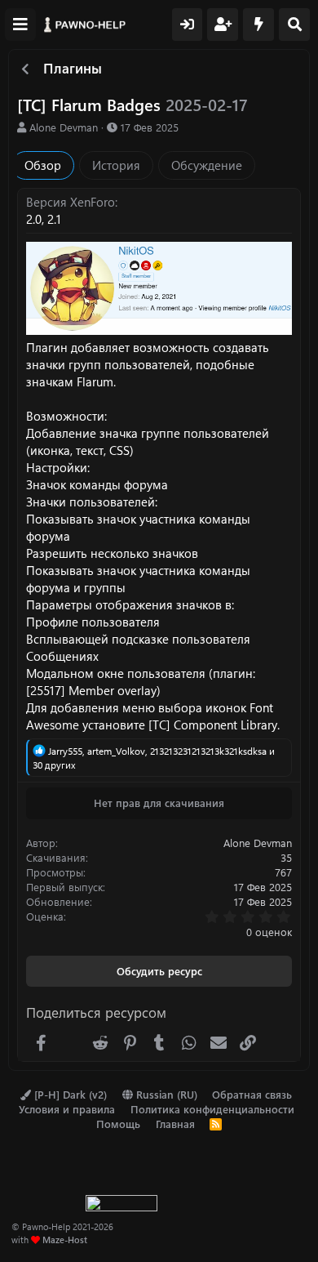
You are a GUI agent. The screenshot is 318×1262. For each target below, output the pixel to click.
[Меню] (20, 24)
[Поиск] (294, 24)
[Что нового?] (258, 24)
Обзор (42, 165)
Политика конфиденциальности (212, 1109)
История (116, 165)
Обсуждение (206, 165)
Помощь (118, 1123)
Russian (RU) (165, 1094)
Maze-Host (64, 1239)
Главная (175, 1123)
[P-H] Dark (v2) (69, 1094)
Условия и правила (67, 1109)
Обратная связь (252, 1094)
